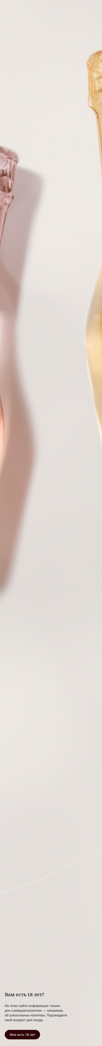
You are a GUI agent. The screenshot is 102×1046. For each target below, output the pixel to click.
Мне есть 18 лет (22, 1035)
